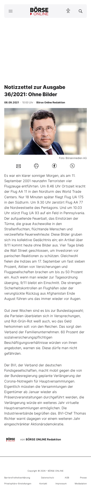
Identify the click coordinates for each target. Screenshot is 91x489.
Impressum (61, 483)
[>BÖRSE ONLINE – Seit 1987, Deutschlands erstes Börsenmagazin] (39, 11)
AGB (67, 477)
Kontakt (43, 483)
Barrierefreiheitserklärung (17, 477)
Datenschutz (47, 477)
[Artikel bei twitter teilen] (72, 166)
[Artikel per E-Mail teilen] (18, 165)
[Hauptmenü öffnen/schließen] (10, 11)
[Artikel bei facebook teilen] (54, 166)
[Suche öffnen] (80, 11)
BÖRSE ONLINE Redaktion (43, 439)
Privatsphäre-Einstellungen (17, 483)
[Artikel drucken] (36, 166)
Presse (83, 477)
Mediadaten (81, 483)
